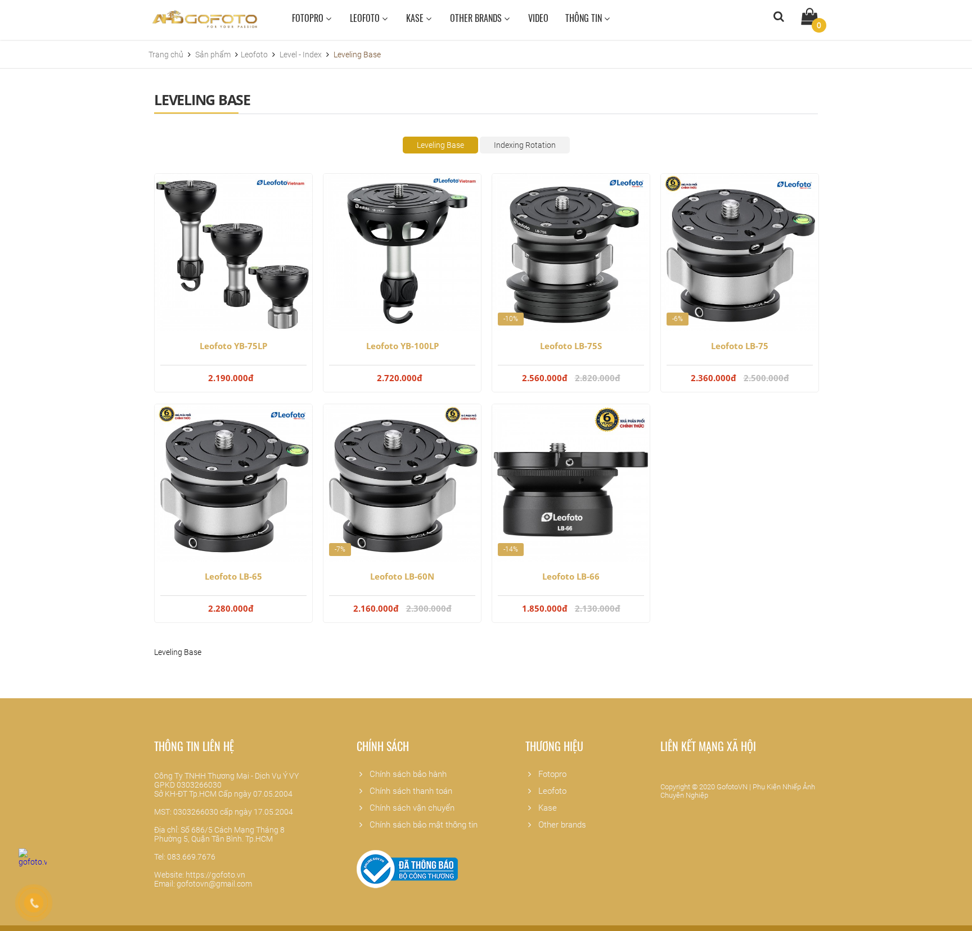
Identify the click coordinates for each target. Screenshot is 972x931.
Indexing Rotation (525, 145)
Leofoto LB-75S (571, 345)
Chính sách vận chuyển (409, 808)
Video (538, 18)
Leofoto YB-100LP (402, 345)
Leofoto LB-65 (233, 576)
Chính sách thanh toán (408, 791)
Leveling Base (440, 145)
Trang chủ (166, 54)
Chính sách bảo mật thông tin (421, 825)
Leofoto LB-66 (571, 576)
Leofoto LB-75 (739, 345)
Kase (416, 18)
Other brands (477, 18)
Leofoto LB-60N (402, 576)
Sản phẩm (213, 54)
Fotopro (309, 18)
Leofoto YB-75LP (233, 345)
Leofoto (366, 18)
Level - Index (301, 54)
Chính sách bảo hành (406, 774)
